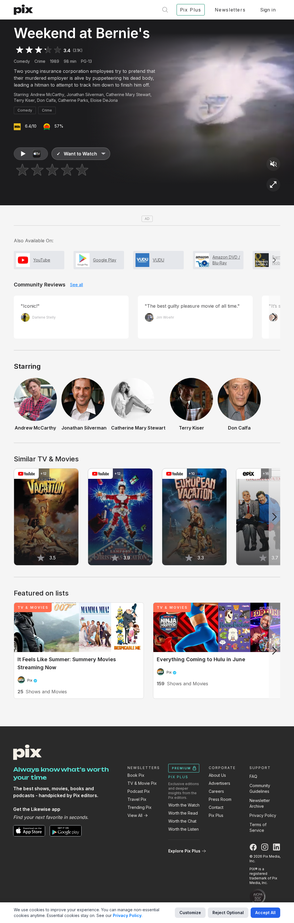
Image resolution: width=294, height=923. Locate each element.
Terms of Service (257, 827)
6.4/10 (30, 126)
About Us (217, 775)
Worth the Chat (182, 821)
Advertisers (219, 783)
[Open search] (165, 9)
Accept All (265, 912)
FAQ (253, 776)
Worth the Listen (183, 829)
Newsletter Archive (259, 803)
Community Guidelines (259, 788)
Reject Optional (228, 912)
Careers (216, 791)
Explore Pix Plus (184, 850)
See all (76, 284)
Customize (190, 912)
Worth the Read (183, 813)
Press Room (220, 799)
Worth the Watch (184, 805)
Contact (216, 807)
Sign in (268, 10)
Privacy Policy (262, 815)
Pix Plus (216, 815)
